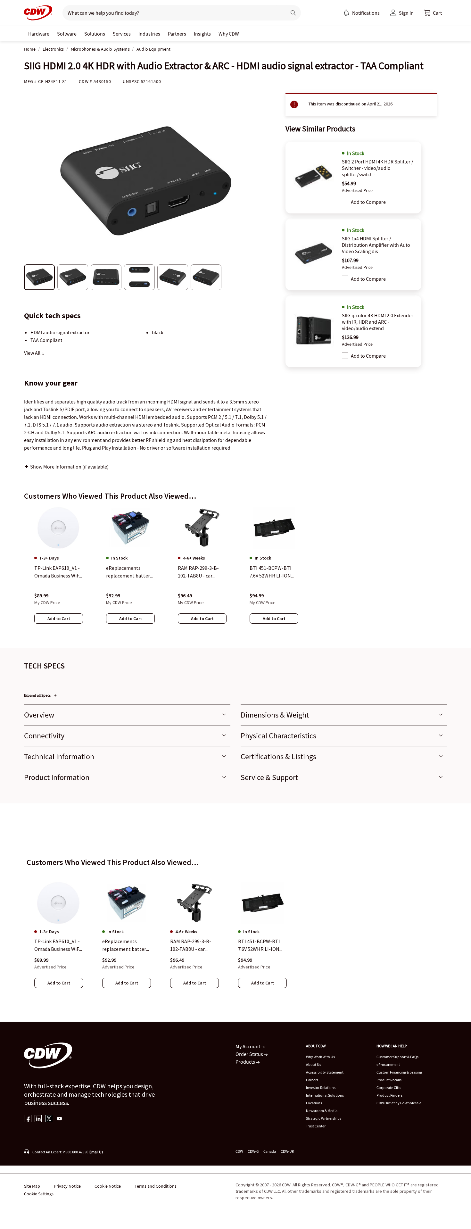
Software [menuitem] (67, 33)
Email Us (96, 1152)
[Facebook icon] (27, 1119)
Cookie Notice (108, 1186)
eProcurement (388, 1064)
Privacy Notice (67, 1186)
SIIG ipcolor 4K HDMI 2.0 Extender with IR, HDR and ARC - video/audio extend (377, 321)
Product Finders (389, 1095)
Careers (312, 1079)
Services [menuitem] (122, 33)
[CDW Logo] (38, 13)
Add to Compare (368, 202)
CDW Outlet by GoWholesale (398, 1102)
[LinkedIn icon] (38, 1119)
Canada (269, 1151)
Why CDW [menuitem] (229, 33)
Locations (314, 1102)
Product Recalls (388, 1079)
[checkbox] (345, 202)
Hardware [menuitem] (38, 33)
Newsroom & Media (321, 1110)
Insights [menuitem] (202, 33)
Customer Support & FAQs (397, 1056)
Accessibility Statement (324, 1072)
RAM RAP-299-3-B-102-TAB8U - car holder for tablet (190, 945)
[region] (235, 571)
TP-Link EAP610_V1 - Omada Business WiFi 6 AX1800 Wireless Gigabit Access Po (57, 945)
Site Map (32, 1186)
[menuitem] (346, 13)
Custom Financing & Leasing (399, 1072)
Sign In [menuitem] (406, 13)
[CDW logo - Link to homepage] (38, 13)
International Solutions (325, 1095)
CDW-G (253, 1151)
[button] (433, 13)
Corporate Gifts (388, 1087)
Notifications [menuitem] (366, 13)
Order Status (250, 1054)
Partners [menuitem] (177, 33)
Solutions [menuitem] (94, 33)
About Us (313, 1064)
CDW (239, 1151)
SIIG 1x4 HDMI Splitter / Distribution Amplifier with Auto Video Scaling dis (376, 244)
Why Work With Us (320, 1056)
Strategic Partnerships (323, 1118)
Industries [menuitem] (149, 33)
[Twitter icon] (49, 1119)
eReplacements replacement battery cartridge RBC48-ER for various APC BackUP (125, 945)
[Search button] (293, 13)
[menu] (361, 13)
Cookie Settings (39, 1194)
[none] (38, 33)
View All (32, 353)
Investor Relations (320, 1087)
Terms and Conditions (156, 1186)
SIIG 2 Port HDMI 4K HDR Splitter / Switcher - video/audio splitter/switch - (377, 168)
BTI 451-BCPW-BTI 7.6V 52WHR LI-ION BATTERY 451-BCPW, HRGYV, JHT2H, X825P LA (262, 945)
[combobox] (171, 13)
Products (246, 1062)
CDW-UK (287, 1151)
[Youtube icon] (59, 1119)
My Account (248, 1046)
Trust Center (316, 1126)
